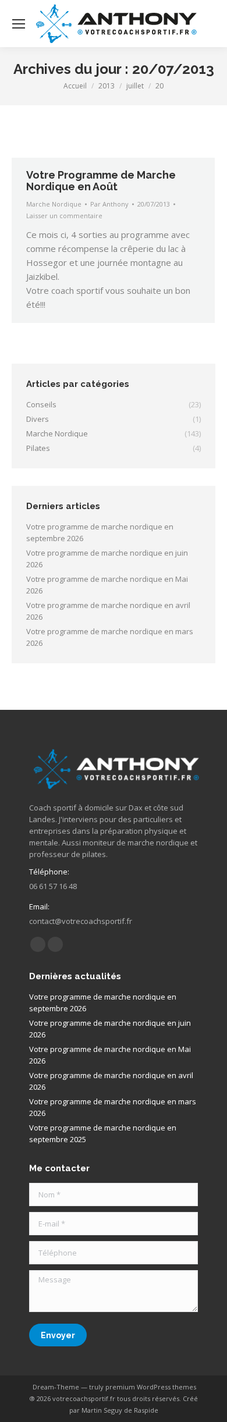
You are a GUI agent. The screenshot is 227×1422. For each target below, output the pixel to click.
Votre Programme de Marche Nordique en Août (101, 181)
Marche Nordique (53, 204)
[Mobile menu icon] (19, 24)
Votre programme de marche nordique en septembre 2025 (102, 1133)
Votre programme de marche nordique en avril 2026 (108, 611)
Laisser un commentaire (64, 215)
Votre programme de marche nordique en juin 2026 (107, 559)
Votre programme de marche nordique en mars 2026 (109, 637)
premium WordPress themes (150, 1386)
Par (109, 204)
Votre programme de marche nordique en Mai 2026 (107, 585)
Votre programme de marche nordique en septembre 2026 (99, 532)
